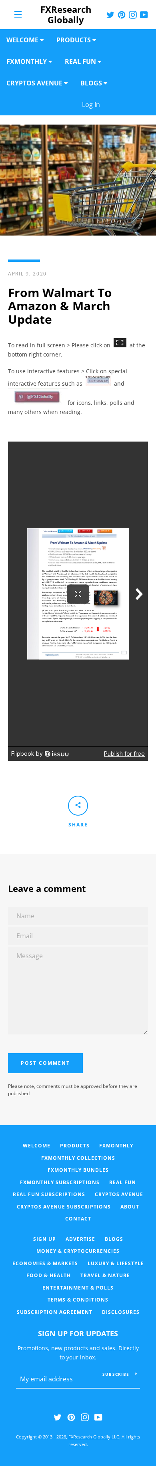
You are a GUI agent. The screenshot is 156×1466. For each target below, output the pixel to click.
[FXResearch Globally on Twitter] (58, 1416)
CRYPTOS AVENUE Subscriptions (64, 1206)
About (129, 1206)
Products (75, 1145)
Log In (116, 104)
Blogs (114, 1239)
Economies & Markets (45, 1263)
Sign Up (44, 1239)
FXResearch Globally (65, 14)
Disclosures (121, 1312)
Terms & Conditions (78, 1299)
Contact (78, 1218)
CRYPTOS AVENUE (119, 1194)
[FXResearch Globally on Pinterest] (71, 1416)
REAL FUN (122, 1182)
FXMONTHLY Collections (78, 1158)
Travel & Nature (105, 1275)
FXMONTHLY (116, 1145)
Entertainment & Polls (78, 1287)
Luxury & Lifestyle (116, 1263)
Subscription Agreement (54, 1312)
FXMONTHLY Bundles (78, 1170)
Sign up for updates (78, 1333)
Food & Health (48, 1275)
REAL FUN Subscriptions (49, 1194)
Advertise (80, 1239)
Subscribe (115, 1374)
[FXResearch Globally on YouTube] (98, 1416)
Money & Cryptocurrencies (78, 1251)
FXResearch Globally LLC (93, 1437)
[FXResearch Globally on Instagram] (85, 1416)
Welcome (36, 1145)
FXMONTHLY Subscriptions (60, 1182)
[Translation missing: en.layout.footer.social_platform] (110, 14)
